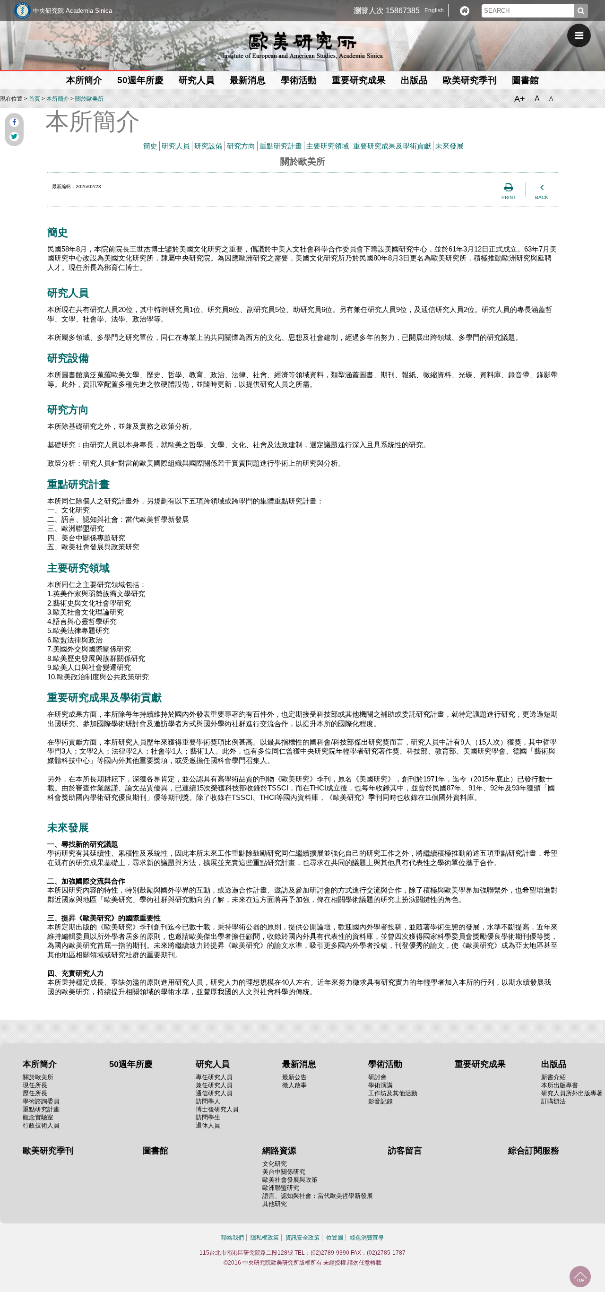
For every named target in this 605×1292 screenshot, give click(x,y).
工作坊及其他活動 (392, 1093)
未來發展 (449, 146)
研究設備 (208, 146)
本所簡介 (57, 98)
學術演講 (380, 1085)
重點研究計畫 (280, 146)
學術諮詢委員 (41, 1101)
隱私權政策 (265, 1237)
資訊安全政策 (302, 1237)
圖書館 (525, 80)
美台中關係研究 (283, 1171)
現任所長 (35, 1085)
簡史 (150, 146)
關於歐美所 (89, 98)
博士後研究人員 (217, 1109)
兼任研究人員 (214, 1085)
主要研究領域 (327, 146)
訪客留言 (405, 1150)
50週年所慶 (140, 80)
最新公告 (294, 1077)
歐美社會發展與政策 (290, 1179)
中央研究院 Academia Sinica (72, 10)
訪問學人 (208, 1101)
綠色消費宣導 (367, 1237)
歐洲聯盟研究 (280, 1187)
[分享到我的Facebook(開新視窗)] (14, 122)
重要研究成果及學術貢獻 (392, 146)
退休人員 (208, 1125)
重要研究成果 (359, 80)
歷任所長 (35, 1093)
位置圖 (334, 1237)
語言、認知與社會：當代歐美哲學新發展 (317, 1195)
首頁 (34, 98)
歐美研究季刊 (470, 80)
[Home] (464, 11)
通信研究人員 (214, 1093)
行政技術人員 (41, 1125)
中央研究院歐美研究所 (302, 44)
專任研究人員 (214, 1077)
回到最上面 (580, 1276)
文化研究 (274, 1163)
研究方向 (241, 146)
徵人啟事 (294, 1085)
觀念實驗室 (38, 1117)
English (434, 10)
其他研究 (274, 1203)
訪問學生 (208, 1117)
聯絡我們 (232, 1237)
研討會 (377, 1077)
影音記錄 (380, 1101)
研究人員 (176, 146)
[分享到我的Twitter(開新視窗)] (14, 136)
